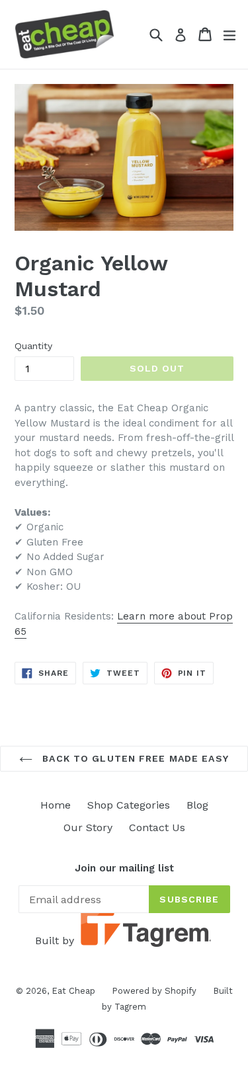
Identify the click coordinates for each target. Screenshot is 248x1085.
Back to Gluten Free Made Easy (134, 758)
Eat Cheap (73, 991)
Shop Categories (128, 805)
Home (55, 805)
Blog (197, 805)
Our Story (87, 827)
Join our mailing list (124, 868)
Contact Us (157, 827)
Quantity (33, 346)
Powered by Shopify (154, 991)
